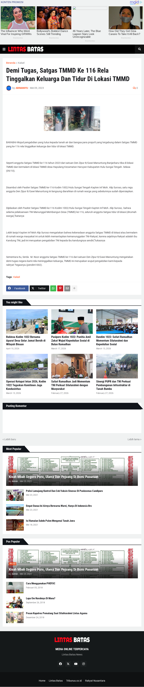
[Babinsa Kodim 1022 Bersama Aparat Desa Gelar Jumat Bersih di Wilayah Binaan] (27, 321)
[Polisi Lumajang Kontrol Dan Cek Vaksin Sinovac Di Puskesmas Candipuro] (15, 495)
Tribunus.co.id (74, 680)
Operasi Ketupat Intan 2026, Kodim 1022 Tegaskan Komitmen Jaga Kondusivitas (26, 385)
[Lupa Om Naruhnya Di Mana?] (15, 602)
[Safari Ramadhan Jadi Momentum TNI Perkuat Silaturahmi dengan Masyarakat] (72, 366)
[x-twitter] (68, 664)
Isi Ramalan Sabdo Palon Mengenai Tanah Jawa (50, 520)
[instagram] (84, 664)
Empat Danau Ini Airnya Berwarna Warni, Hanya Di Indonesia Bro (59, 505)
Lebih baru (10, 439)
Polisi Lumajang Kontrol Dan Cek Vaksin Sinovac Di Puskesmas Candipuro (64, 491)
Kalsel (21, 63)
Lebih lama (134, 439)
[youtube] (76, 664)
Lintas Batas (56, 680)
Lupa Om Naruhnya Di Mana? (40, 598)
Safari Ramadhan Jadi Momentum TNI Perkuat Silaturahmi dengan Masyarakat (70, 385)
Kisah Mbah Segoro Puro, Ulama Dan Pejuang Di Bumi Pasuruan (53, 477)
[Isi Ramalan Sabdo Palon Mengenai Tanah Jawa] (15, 525)
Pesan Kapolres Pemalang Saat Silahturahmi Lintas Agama (56, 613)
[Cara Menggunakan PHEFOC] (15, 587)
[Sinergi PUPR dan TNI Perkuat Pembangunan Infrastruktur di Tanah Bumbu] (117, 366)
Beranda (10, 63)
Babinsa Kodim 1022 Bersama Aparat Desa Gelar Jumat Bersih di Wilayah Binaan (25, 340)
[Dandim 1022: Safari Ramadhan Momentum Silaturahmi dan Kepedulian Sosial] (117, 321)
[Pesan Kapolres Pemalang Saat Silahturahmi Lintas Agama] (15, 617)
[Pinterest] (60, 288)
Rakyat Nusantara (95, 680)
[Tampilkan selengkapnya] (74, 288)
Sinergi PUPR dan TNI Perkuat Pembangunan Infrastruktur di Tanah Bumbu (113, 385)
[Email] (67, 288)
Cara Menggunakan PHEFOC (40, 583)
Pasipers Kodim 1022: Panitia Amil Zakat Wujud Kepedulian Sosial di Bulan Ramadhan (71, 340)
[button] (4, 49)
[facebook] (60, 664)
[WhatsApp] (53, 288)
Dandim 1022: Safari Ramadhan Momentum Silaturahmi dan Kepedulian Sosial (114, 340)
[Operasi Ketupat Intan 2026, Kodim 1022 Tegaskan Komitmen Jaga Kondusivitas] (27, 366)
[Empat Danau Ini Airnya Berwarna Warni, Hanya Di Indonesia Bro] (15, 510)
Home (42, 680)
